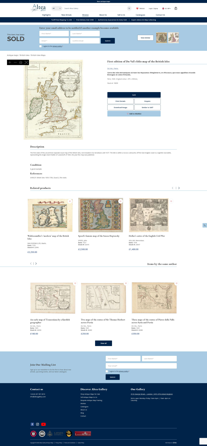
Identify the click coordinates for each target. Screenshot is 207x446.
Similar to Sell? (147, 107)
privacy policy (57, 46)
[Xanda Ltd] (171, 443)
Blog (82, 413)
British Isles (24, 55)
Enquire (147, 101)
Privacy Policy (59, 443)
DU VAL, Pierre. (112, 68)
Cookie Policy (81, 443)
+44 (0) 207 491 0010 (37, 394)
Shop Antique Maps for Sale (90, 394)
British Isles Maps (38, 55)
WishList (142, 8)
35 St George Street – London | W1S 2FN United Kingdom (152, 394)
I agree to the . (53, 46)
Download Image (120, 107)
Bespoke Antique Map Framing (91, 400)
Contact (83, 416)
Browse (85, 15)
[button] (134, 113)
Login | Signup (153, 8)
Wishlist (83, 403)
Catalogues (140, 15)
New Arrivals (66, 15)
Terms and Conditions (69, 443)
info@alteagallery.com (38, 397)
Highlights (46, 15)
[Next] (179, 188)
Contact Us (160, 15)
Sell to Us (121, 15)
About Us (103, 15)
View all (104, 343)
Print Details (120, 101)
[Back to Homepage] (38, 8)
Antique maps (12, 55)
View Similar (145, 38)
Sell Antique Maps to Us (89, 397)
